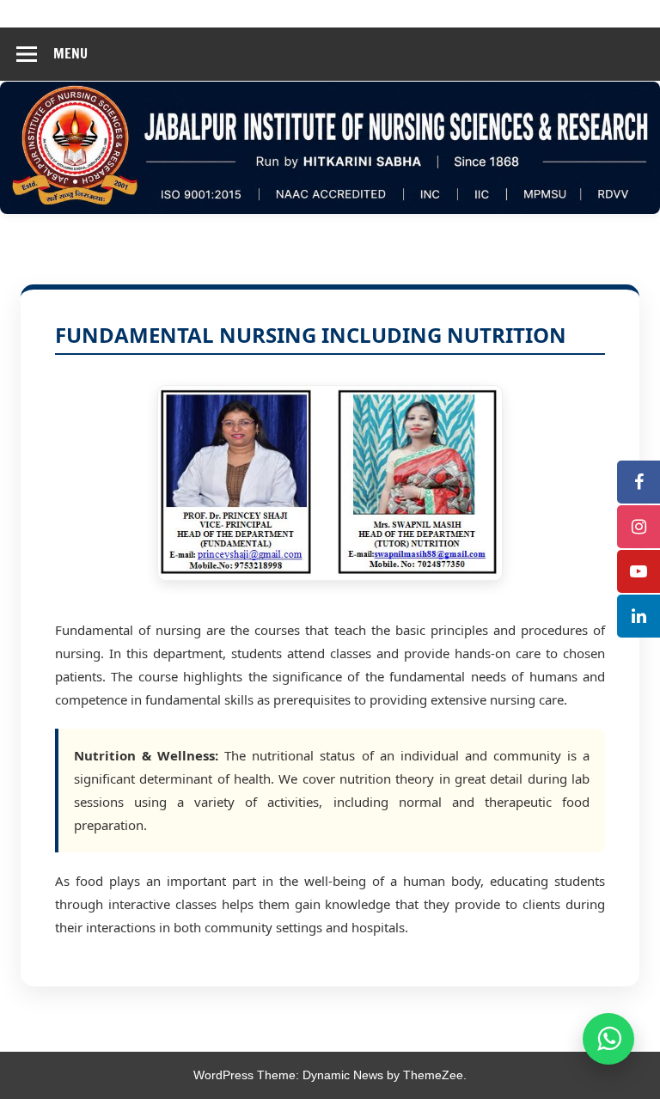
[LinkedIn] (638, 616)
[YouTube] (638, 571)
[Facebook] (638, 482)
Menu (70, 53)
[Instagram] (638, 526)
